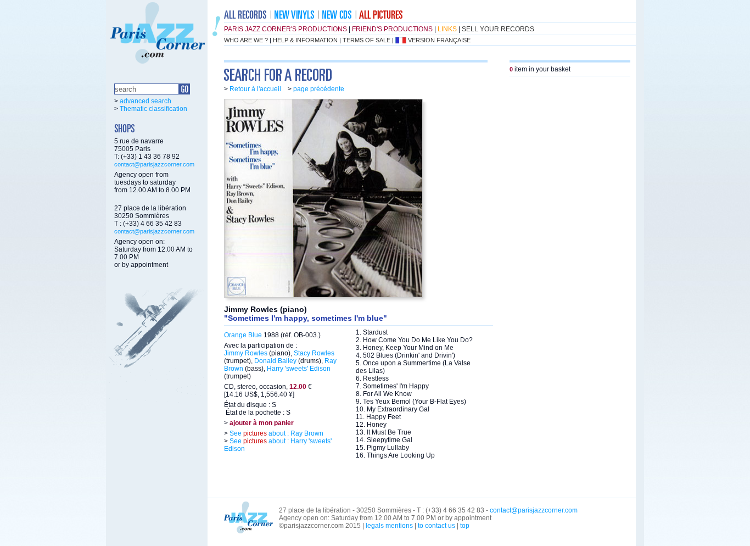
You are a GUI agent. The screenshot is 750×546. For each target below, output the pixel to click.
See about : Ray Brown (275, 433)
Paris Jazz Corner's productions (285, 29)
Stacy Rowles (314, 353)
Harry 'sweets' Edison (299, 368)
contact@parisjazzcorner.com (154, 164)
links (447, 29)
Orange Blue (243, 335)
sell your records (498, 29)
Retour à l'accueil (255, 89)
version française (439, 40)
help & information (305, 40)
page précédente (318, 89)
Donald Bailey (275, 361)
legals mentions (389, 526)
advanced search (145, 101)
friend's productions (392, 29)
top (464, 526)
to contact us (436, 526)
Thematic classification (153, 109)
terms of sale (366, 40)
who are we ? (246, 40)
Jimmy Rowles (245, 353)
